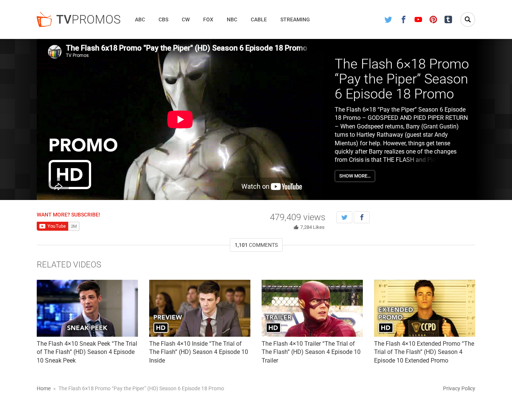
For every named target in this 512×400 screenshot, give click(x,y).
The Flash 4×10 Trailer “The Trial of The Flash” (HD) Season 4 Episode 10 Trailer (311, 352)
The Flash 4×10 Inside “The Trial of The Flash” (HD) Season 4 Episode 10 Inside (198, 352)
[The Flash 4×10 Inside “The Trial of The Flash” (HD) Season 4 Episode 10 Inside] (199, 308)
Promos (88, 19)
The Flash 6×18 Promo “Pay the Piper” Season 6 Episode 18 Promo (402, 78)
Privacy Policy (459, 388)
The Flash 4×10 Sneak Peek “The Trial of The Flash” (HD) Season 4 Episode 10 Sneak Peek (87, 352)
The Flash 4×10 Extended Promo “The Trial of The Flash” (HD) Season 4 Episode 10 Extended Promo (424, 352)
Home (44, 388)
